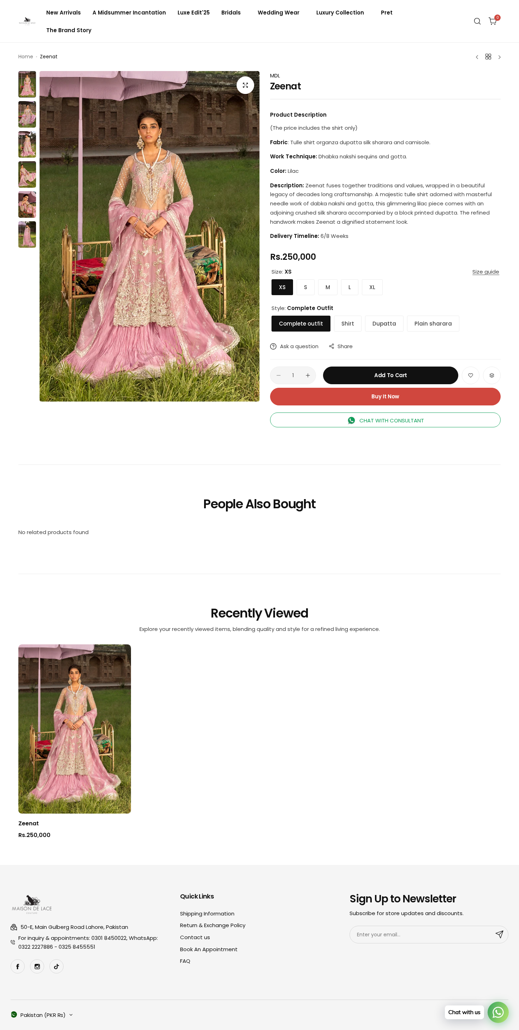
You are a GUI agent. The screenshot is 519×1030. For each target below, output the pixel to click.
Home (25, 56)
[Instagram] (37, 966)
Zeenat (28, 823)
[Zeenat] (74, 729)
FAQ (185, 961)
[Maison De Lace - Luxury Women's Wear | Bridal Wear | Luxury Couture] (27, 21)
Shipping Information (207, 913)
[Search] (477, 21)
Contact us (195, 937)
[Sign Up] (499, 934)
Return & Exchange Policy (212, 925)
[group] (150, 236)
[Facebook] (18, 966)
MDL (275, 75)
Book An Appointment (209, 949)
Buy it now (385, 396)
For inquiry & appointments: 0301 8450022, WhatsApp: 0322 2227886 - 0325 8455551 (88, 942)
